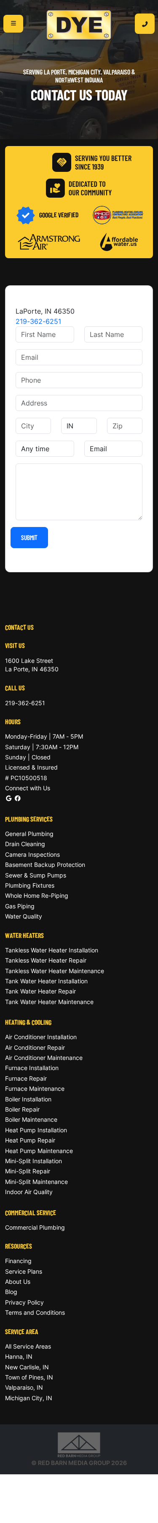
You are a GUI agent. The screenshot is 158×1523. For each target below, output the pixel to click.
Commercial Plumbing (35, 1227)
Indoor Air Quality (29, 1192)
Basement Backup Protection (45, 865)
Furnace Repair (26, 1078)
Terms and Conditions (35, 1312)
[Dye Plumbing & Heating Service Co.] (79, 25)
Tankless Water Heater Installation (51, 950)
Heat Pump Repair (30, 1140)
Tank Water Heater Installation (46, 981)
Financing (18, 1261)
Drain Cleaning (25, 844)
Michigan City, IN (28, 1398)
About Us (17, 1281)
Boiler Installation (28, 1099)
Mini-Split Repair (27, 1171)
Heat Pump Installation (36, 1130)
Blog (11, 1292)
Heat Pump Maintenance (39, 1151)
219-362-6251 (38, 321)
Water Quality (23, 916)
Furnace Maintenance (34, 1088)
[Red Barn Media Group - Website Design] (79, 1444)
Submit (29, 537)
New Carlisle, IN (27, 1367)
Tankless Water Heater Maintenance (54, 971)
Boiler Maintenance (31, 1119)
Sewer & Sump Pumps (35, 875)
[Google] (8, 798)
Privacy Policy (24, 1302)
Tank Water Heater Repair (40, 991)
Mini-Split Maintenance (36, 1182)
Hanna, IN (18, 1356)
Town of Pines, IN (29, 1377)
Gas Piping (20, 906)
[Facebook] (17, 798)
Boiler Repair (22, 1109)
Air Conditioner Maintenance (44, 1058)
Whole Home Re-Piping (36, 895)
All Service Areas (28, 1346)
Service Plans (23, 1271)
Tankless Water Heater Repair (45, 960)
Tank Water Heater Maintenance (49, 1002)
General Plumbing (29, 834)
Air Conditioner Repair (35, 1047)
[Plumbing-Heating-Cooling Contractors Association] (118, 214)
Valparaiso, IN (24, 1387)
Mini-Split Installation (33, 1161)
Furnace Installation (32, 1068)
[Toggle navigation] (13, 24)
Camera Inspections (32, 854)
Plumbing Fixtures (29, 885)
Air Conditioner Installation (41, 1037)
